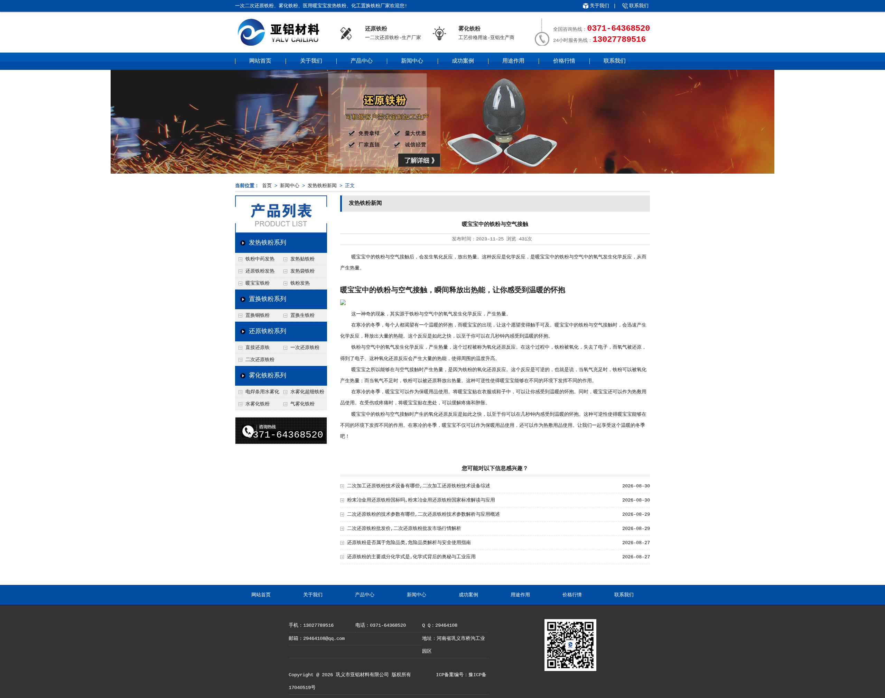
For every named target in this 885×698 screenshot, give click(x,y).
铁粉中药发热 (259, 259)
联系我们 (639, 6)
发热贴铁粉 (302, 259)
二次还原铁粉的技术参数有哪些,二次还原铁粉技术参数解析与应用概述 (423, 514)
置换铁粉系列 (267, 299)
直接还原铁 (257, 347)
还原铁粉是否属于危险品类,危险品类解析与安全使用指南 (409, 542)
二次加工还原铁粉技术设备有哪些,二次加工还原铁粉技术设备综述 (418, 486)
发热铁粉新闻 (322, 186)
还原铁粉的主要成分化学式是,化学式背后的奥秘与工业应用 (411, 557)
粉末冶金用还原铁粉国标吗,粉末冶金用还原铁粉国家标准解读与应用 (421, 500)
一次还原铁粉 (304, 347)
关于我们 (599, 6)
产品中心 (362, 61)
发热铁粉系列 (267, 242)
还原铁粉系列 (267, 331)
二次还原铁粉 (259, 359)
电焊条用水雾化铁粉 (257, 393)
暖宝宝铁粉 (257, 283)
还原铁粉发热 (259, 271)
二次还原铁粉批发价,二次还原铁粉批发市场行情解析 (404, 528)
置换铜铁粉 (257, 315)
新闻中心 (412, 61)
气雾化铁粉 (302, 404)
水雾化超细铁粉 (307, 392)
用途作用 (513, 61)
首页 (267, 186)
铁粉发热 (300, 283)
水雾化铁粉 (257, 404)
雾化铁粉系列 (267, 375)
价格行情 (564, 61)
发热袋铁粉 (302, 271)
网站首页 (260, 61)
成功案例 (463, 61)
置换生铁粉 (302, 315)
